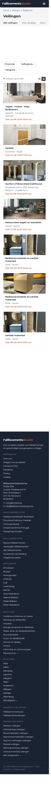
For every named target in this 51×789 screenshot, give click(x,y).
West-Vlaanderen (11, 605)
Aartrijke (7, 693)
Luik (5, 582)
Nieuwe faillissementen (14, 543)
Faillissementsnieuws (13, 712)
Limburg (7, 579)
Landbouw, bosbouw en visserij (18, 616)
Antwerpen (8, 568)
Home (6, 10)
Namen (6, 590)
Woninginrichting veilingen (16, 748)
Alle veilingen (10, 22)
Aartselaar (8, 671)
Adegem (7, 678)
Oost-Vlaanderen (11, 594)
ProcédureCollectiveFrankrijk (17, 520)
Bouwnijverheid (10, 634)
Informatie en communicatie (17, 649)
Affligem (7, 689)
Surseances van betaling (14, 554)
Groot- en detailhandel (13, 638)
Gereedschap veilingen (14, 729)
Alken (6, 682)
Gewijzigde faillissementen (16, 546)
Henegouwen (9, 575)
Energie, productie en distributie (18, 627)
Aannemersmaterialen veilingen (18, 737)
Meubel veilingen (11, 744)
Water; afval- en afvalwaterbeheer (19, 631)
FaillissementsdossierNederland (18, 516)
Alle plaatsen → (10, 700)
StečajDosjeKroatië (12, 531)
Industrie (7, 623)
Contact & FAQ (10, 466)
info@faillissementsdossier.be (19, 506)
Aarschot (7, 674)
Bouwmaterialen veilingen (15, 733)
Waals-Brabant (10, 601)
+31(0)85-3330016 (13, 503)
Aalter (6, 667)
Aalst (5, 663)
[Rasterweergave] (44, 79)
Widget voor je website (14, 462)
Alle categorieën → (12, 755)
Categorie (10, 69)
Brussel (6, 571)
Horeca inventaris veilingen (16, 751)
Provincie (10, 64)
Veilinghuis (27, 64)
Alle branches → (10, 653)
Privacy (6, 473)
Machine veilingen (12, 726)
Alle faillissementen (12, 550)
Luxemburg (8, 586)
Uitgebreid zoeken (12, 557)
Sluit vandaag (29, 22)
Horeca (6, 646)
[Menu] (44, 3)
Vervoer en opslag (11, 642)
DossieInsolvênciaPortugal (16, 528)
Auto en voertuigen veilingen (17, 740)
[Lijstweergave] (40, 79)
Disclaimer (8, 469)
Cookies (7, 477)
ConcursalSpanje (11, 524)
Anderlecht (8, 685)
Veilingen (16, 10)
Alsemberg (8, 696)
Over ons (7, 458)
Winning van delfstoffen (14, 620)
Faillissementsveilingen (14, 715)
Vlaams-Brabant (10, 597)
